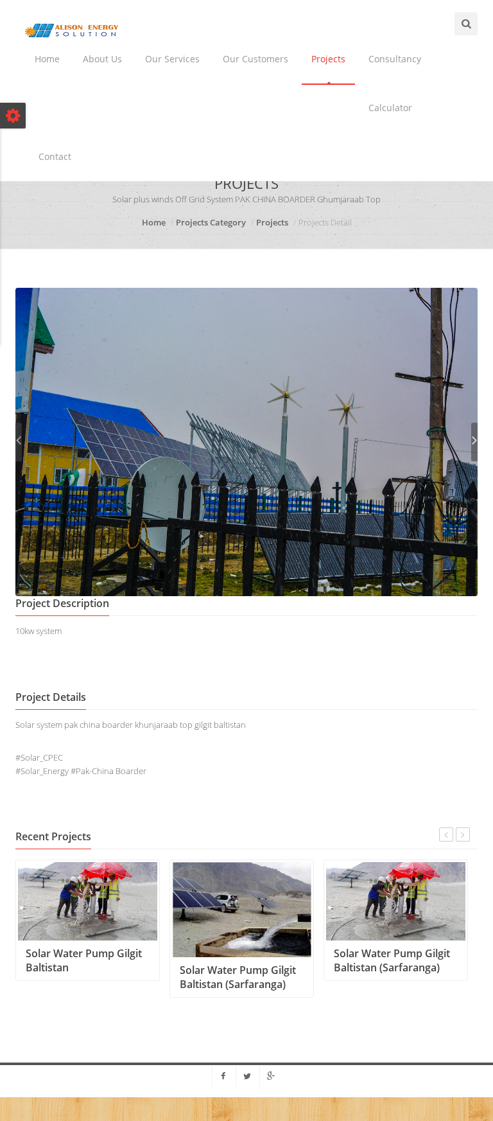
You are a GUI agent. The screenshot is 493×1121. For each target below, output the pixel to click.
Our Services (172, 59)
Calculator (390, 108)
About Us (102, 59)
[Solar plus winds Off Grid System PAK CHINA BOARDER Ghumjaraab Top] (246, 440)
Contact (55, 156)
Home (47, 59)
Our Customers (255, 59)
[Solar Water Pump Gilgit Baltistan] (87, 900)
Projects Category (211, 222)
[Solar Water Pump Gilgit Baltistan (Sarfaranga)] (241, 908)
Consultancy (394, 59)
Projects (328, 59)
